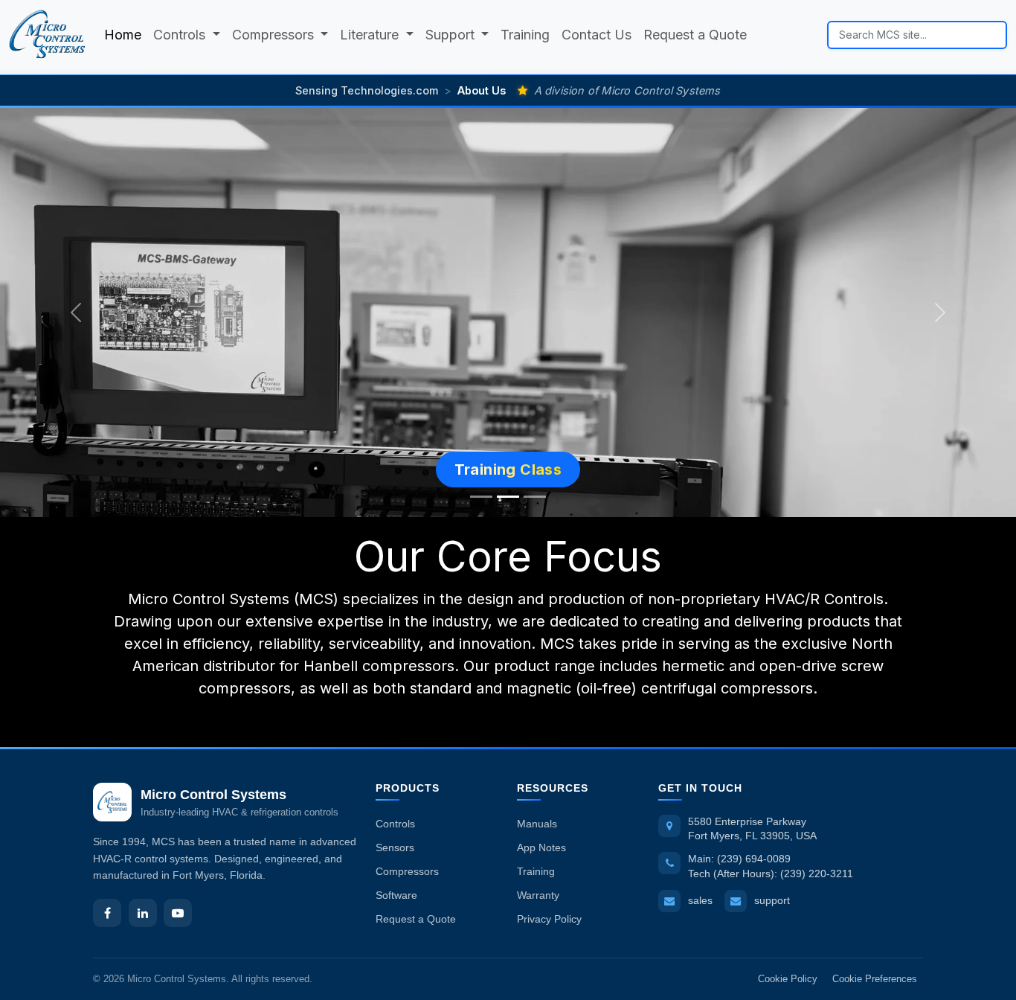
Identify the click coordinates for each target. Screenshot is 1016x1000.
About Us (481, 90)
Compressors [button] (275, 34)
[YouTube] (178, 913)
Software (396, 895)
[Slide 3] (535, 496)
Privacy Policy (549, 919)
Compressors (407, 871)
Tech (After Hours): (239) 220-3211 (770, 873)
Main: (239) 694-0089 (739, 859)
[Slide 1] (481, 496)
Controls (395, 824)
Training (525, 34)
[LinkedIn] (143, 913)
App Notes (541, 847)
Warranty (538, 895)
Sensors (395, 847)
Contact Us (596, 34)
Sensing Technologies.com (366, 90)
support (772, 900)
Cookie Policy (787, 978)
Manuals (537, 824)
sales (700, 900)
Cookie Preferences (874, 978)
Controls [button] (181, 34)
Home (122, 34)
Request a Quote (695, 34)
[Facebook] (107, 913)
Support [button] (451, 34)
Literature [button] (371, 34)
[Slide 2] (508, 496)
